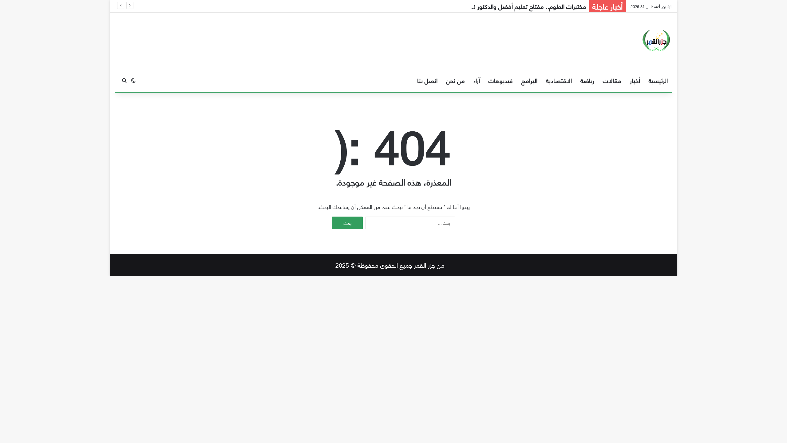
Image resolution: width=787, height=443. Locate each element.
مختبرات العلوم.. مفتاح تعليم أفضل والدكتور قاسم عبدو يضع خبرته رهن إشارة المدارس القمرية (471, 6)
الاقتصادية (559, 80)
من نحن (455, 80)
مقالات (612, 80)
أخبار (635, 80)
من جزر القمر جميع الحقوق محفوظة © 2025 (390, 264)
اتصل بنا (427, 80)
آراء (476, 80)
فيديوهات (500, 80)
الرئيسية (658, 80)
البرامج (529, 80)
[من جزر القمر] (656, 40)
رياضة (587, 80)
